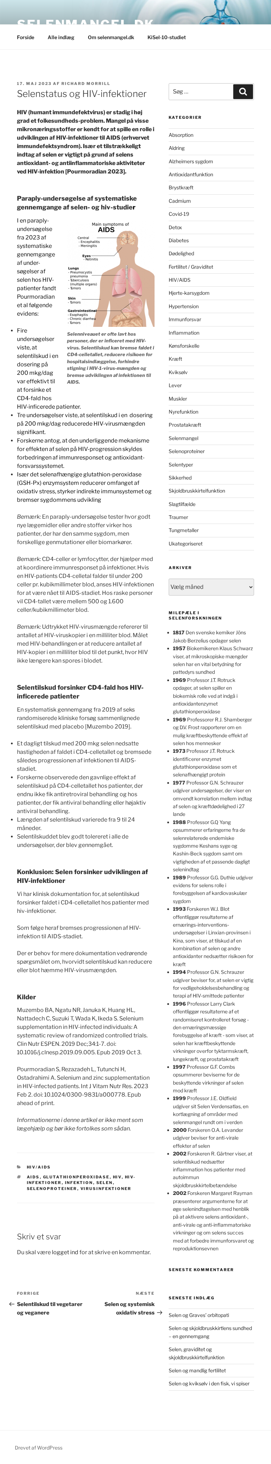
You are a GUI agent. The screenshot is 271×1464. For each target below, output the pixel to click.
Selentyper (181, 465)
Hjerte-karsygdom (189, 293)
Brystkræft (181, 187)
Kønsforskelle (184, 346)
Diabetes (179, 240)
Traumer (178, 517)
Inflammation (184, 333)
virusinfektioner (106, 1188)
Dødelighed (181, 253)
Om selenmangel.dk (111, 37)
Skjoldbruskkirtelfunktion (197, 491)
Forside (25, 37)
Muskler (178, 399)
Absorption (181, 135)
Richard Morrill (85, 83)
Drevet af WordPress (38, 1448)
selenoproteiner (52, 1188)
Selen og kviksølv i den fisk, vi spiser (209, 1383)
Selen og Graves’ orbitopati (199, 1315)
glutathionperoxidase (76, 1177)
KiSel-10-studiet (166, 37)
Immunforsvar (185, 319)
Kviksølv (178, 372)
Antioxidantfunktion (191, 174)
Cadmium (180, 201)
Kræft (175, 359)
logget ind (65, 1252)
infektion (79, 1182)
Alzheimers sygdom (191, 161)
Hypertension (184, 306)
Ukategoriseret (186, 544)
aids (33, 1177)
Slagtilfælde (182, 504)
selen (104, 1182)
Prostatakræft (185, 425)
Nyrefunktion (183, 412)
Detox (175, 227)
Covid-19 (179, 214)
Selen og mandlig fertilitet (197, 1370)
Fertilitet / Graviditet (191, 267)
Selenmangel (183, 438)
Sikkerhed (180, 478)
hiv (117, 1177)
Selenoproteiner (187, 451)
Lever (175, 385)
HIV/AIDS (39, 1167)
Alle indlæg (61, 37)
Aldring (177, 148)
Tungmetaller (184, 530)
